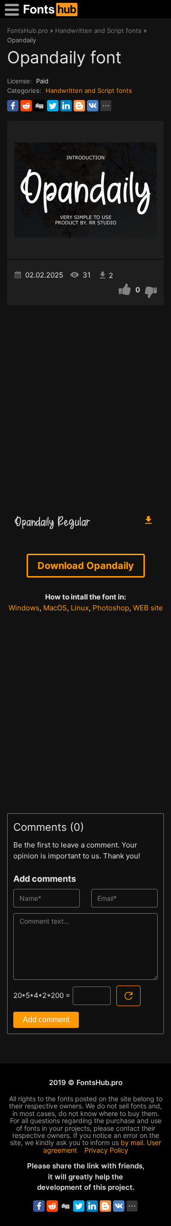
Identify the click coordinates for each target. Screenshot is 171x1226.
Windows (24, 607)
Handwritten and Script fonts (89, 90)
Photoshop (111, 607)
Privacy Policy (106, 1150)
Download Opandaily (86, 565)
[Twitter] (52, 105)
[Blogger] (79, 105)
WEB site (148, 607)
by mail (132, 1142)
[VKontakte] (92, 105)
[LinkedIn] (66, 105)
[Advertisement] (85, 405)
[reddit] (26, 105)
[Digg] (39, 105)
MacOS (55, 607)
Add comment (46, 1020)
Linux (80, 607)
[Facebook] (13, 105)
